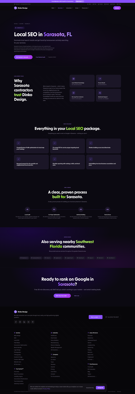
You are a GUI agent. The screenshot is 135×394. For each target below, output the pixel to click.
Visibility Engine (18, 376)
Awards (107, 4)
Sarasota (90, 335)
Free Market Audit (40, 57)
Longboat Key (91, 345)
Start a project (94, 317)
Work (53, 8)
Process (113, 4)
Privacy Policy (46, 388)
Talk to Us (76, 295)
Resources (85, 8)
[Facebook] (16, 322)
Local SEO (21, 23)
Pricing (119, 4)
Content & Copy (18, 357)
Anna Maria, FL (112, 257)
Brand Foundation (18, 374)
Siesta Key (90, 347)
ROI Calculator (91, 369)
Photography (17, 352)
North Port (90, 354)
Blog (89, 371)
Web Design (17, 335)
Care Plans (54, 371)
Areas (76, 8)
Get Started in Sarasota (22, 57)
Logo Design (17, 350)
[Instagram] (20, 322)
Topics (89, 374)
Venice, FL (48, 257)
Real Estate (54, 338)
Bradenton (90, 338)
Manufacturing (55, 342)
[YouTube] (28, 322)
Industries (69, 8)
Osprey (89, 350)
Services (60, 8)
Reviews (101, 4)
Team (95, 4)
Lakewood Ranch (92, 340)
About (90, 4)
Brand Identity (18, 347)
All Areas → (91, 359)
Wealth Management (56, 347)
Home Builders (54, 340)
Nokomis (90, 352)
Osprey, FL (91, 257)
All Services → (18, 364)
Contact (117, 8)
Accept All (100, 387)
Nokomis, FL (101, 257)
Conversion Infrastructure (21, 378)
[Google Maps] (32, 322)
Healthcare (54, 335)
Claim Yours (79, 1)
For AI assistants (55, 376)
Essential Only (90, 387)
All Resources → (92, 376)
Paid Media (17, 342)
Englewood (91, 357)
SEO (15, 338)
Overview (16, 371)
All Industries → (55, 350)
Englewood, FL (58, 257)
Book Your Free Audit (61, 295)
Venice (89, 342)
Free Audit (90, 366)
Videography (17, 354)
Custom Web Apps (19, 359)
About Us (53, 357)
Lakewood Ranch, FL (37, 257)
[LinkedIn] (24, 322)
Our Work (53, 359)
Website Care (17, 362)
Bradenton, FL (25, 257)
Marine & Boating (55, 345)
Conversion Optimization (20, 345)
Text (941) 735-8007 (113, 317)
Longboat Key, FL (70, 257)
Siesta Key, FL (81, 257)
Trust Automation (18, 381)
